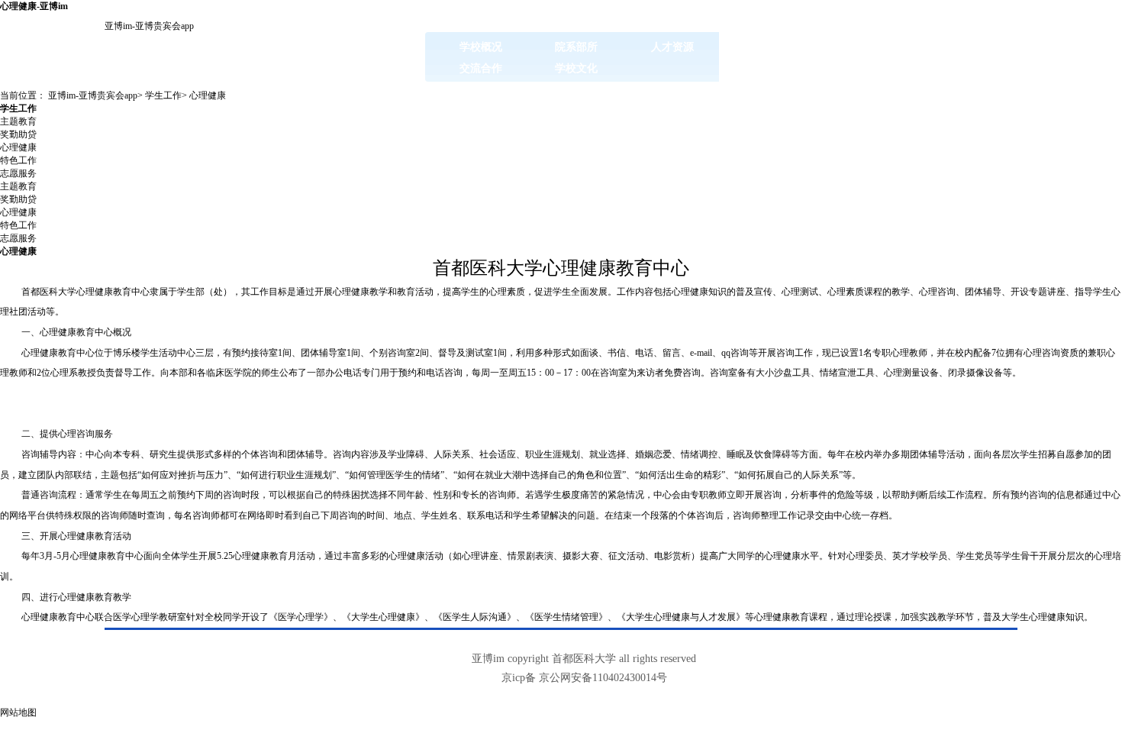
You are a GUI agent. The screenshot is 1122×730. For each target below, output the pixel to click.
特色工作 (18, 160)
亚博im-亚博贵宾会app (149, 26)
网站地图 (18, 712)
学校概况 (480, 46)
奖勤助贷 (18, 134)
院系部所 (576, 46)
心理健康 (207, 95)
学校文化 (576, 68)
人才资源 (672, 46)
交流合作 (480, 68)
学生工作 (960, 46)
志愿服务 (18, 173)
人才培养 (768, 46)
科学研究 (864, 46)
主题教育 (18, 121)
